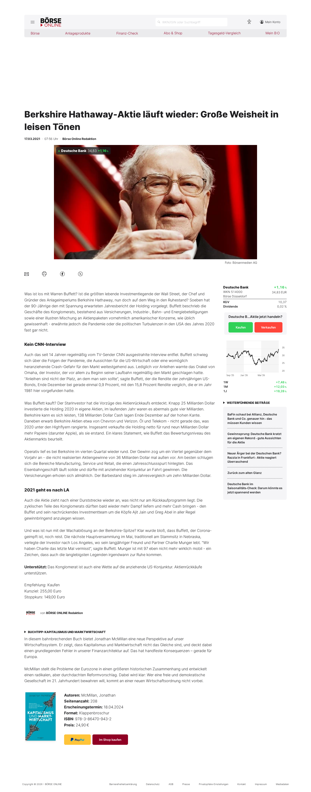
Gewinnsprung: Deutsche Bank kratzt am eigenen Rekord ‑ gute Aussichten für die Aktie (254, 438)
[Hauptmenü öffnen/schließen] (32, 22)
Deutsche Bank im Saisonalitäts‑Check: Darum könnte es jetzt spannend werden (254, 488)
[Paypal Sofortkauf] (77, 739)
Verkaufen (268, 327)
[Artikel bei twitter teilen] (80, 274)
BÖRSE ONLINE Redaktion (64, 613)
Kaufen (241, 327)
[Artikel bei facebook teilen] (62, 274)
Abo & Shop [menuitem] (173, 33)
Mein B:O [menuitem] (273, 33)
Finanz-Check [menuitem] (127, 33)
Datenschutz (153, 784)
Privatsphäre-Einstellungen (213, 784)
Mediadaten (282, 784)
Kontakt (241, 784)
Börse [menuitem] (35, 33)
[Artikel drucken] (44, 274)
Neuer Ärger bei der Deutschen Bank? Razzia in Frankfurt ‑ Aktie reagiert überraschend (254, 457)
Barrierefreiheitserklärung (123, 784)
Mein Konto (272, 22)
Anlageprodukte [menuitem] (77, 33)
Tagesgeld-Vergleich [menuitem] (224, 33)
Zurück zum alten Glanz (244, 473)
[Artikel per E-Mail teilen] (26, 274)
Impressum (261, 784)
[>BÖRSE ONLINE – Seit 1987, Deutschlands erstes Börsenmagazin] (51, 22)
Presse (186, 784)
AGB (171, 784)
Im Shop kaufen (110, 739)
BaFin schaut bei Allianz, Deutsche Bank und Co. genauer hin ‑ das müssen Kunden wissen (252, 418)
